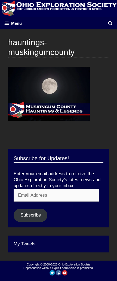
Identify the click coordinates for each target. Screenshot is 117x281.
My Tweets (25, 243)
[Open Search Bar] (110, 23)
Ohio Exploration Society (74, 264)
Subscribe (30, 215)
